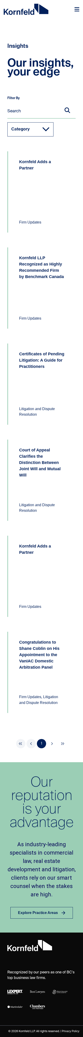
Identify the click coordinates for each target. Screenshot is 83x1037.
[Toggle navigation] (76, 9)
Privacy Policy (70, 1031)
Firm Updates (30, 222)
